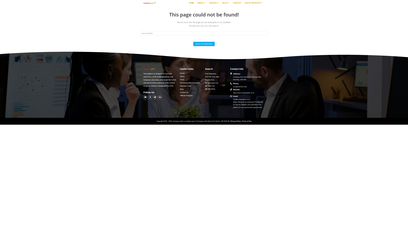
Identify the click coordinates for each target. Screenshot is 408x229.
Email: (235, 96)
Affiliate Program (186, 95)
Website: (236, 90)
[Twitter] (155, 97)
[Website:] (231, 89)
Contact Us (184, 92)
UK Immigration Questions (190, 83)
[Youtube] (145, 97)
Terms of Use (246, 121)
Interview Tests (185, 86)
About (200, 3)
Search (213, 3)
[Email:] (231, 96)
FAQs (182, 80)
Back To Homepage (204, 44)
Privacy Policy (236, 121)
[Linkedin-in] (160, 97)
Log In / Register (252, 3)
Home (191, 3)
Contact (237, 3)
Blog (224, 3)
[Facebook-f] (150, 97)
